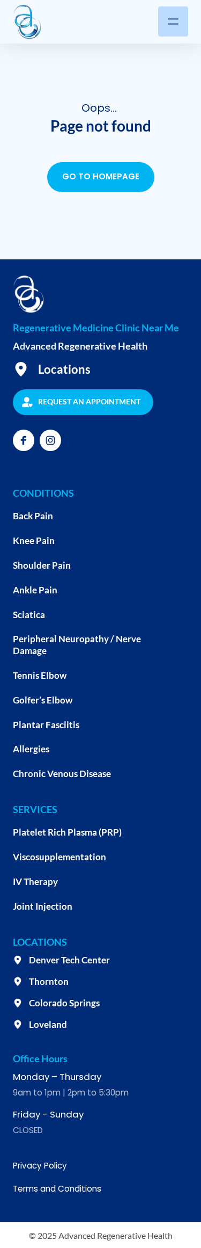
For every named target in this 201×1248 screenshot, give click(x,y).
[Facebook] (23, 440)
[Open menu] (173, 21)
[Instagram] (50, 440)
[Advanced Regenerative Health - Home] (27, 21)
